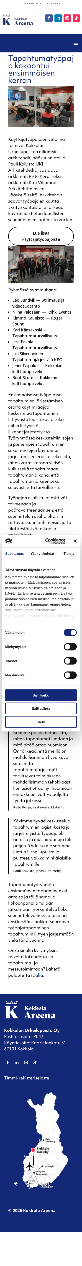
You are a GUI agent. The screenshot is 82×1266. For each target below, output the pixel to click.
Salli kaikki (41, 695)
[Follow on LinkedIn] (58, 18)
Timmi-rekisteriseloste (26, 1078)
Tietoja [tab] (69, 554)
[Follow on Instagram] (67, 18)
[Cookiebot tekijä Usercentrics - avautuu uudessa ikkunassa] (48, 541)
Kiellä (41, 722)
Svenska (54, 3)
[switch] (70, 646)
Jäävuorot (32, 3)
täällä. (37, 975)
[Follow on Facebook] (49, 18)
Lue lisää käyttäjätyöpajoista (41, 236)
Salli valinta (41, 708)
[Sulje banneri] (75, 541)
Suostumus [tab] (14, 554)
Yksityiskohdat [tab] (42, 554)
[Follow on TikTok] (76, 18)
